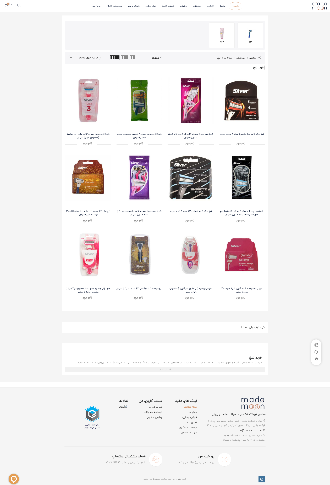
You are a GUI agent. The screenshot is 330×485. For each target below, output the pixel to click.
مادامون (235, 6)
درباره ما (193, 412)
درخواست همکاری (188, 427)
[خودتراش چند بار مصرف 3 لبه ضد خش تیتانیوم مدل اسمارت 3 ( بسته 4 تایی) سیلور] (242, 177)
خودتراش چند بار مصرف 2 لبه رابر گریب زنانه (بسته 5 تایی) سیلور (190, 135)
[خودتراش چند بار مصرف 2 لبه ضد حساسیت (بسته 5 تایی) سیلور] (140, 100)
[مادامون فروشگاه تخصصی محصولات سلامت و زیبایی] (253, 404)
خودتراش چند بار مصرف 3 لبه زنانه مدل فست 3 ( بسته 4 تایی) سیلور (139, 212)
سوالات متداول (189, 432)
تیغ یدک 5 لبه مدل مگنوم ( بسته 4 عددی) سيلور (241, 134)
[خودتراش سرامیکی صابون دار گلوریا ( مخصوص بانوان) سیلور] (191, 254)
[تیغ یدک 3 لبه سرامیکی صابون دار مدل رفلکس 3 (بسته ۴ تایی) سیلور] (88, 177)
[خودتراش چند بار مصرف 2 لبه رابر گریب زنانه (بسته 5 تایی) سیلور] (191, 100)
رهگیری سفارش (154, 417)
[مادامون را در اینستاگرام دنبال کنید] (261, 479)
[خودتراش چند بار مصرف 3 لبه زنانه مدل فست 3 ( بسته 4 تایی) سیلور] (140, 177)
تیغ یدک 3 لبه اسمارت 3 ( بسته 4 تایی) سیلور (190, 211)
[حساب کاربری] (12, 6)
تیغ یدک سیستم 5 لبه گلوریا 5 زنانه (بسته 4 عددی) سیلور (242, 290)
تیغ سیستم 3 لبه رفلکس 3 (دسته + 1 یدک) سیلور (139, 288)
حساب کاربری (155, 407)
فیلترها (155, 57)
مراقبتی (183, 6)
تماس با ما (191, 422)
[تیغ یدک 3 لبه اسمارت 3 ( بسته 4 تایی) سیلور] (191, 177)
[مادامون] (319, 6)
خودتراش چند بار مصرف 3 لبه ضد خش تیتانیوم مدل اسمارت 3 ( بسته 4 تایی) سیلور (241, 212)
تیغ (219, 58)
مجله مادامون (190, 407)
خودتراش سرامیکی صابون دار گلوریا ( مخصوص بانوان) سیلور (190, 290)
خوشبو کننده (168, 6)
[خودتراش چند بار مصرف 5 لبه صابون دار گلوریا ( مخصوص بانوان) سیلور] (88, 254)
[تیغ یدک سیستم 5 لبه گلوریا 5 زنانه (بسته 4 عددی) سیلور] (242, 254)
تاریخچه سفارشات (153, 412)
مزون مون (96, 6)
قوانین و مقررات (188, 417)
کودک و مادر (134, 6)
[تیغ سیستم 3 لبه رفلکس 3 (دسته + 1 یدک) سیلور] (140, 254)
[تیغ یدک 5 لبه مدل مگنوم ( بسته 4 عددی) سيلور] (242, 100)
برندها (223, 6)
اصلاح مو (228, 58)
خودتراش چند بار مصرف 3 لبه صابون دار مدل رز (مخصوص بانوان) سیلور (88, 135)
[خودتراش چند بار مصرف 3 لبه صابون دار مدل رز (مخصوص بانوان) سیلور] (88, 100)
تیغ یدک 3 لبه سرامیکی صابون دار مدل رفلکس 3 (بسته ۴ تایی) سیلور (88, 212)
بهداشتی (197, 6)
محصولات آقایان (114, 6)
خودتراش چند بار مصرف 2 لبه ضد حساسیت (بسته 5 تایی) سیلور (139, 135)
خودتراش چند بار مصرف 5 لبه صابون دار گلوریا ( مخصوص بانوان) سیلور (88, 290)
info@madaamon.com (250, 430)
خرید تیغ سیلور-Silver (253, 327)
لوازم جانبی (151, 6)
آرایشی (210, 6)
